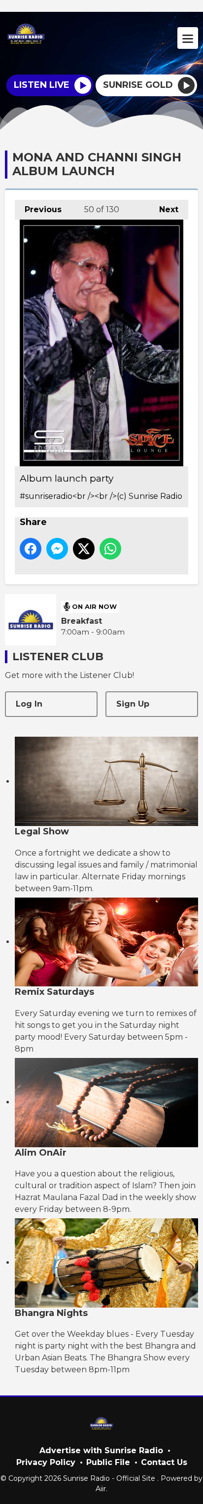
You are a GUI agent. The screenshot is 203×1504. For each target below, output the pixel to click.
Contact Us (164, 1462)
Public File (108, 1462)
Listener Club (57, 656)
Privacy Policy (45, 1462)
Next (163, 209)
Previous (38, 209)
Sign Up (132, 704)
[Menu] (187, 38)
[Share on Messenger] (57, 549)
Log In (29, 704)
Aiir (101, 1488)
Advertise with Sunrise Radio (101, 1450)
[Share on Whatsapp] (110, 549)
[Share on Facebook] (30, 549)
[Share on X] (84, 549)
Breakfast (81, 621)
